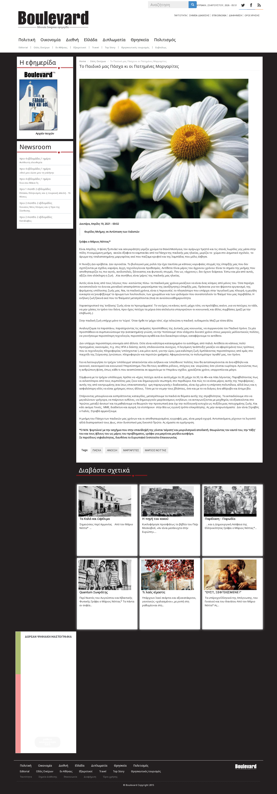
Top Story (110, 47)
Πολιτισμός (165, 39)
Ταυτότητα (26, 776)
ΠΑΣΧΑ (97, 450)
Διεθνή (72, 39)
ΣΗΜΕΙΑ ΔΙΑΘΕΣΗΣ (199, 15)
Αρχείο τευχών (45, 133)
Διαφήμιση (90, 776)
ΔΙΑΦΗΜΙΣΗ (235, 15)
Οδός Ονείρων (42, 47)
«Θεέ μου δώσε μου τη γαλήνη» (36, 172)
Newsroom (35, 147)
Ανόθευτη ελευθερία (30, 162)
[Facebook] (251, 5)
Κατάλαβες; (25, 220)
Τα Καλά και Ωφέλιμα (94, 519)
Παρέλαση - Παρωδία (220, 519)
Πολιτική (26, 39)
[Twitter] (243, 5)
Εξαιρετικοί (79, 47)
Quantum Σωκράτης (93, 592)
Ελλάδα (90, 39)
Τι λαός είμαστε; (153, 592)
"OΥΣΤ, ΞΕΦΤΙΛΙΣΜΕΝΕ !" (223, 592)
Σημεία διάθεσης (48, 776)
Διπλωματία (114, 39)
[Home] (53, 18)
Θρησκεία (140, 39)
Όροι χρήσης (110, 776)
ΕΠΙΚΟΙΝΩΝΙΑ (219, 15)
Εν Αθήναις (62, 47)
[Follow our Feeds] (259, 5)
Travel (95, 47)
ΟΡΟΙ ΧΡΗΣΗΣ (252, 15)
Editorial (23, 47)
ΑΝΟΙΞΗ (112, 450)
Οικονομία (51, 39)
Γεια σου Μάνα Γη (28, 182)
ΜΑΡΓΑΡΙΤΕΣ (131, 450)
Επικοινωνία (70, 776)
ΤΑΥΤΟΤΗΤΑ (180, 15)
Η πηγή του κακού (155, 519)
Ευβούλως (160, 47)
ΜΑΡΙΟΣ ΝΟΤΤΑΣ (155, 450)
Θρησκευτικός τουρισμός (135, 47)
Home (82, 61)
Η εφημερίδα (37, 62)
